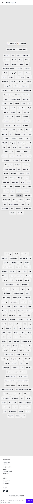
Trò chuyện (6, 398)
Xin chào (10, 415)
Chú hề (13, 108)
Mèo (24, 271)
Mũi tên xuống (10, 284)
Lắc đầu (19, 191)
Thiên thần (27, 359)
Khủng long (15, 182)
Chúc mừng (21, 108)
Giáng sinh (26, 151)
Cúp (13, 121)
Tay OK (18, 354)
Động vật (12, 143)
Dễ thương (17, 134)
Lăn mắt (27, 191)
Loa (5, 204)
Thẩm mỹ (25, 354)
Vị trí (15, 402)
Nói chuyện (12, 315)
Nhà (15, 306)
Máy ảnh (6, 262)
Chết (11, 103)
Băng (20, 60)
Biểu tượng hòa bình (8, 68)
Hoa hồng (25, 164)
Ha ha (11, 156)
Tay (28, 350)
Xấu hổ (21, 411)
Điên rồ (7, 138)
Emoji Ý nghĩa (22, 49)
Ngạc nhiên (15, 289)
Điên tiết (14, 138)
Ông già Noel (27, 328)
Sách (30, 337)
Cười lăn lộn (17, 125)
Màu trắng (24, 254)
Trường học (15, 398)
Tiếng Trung (15, 367)
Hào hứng (15, 160)
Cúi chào (6, 121)
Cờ (12, 116)
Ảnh (18, 55)
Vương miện (12, 411)
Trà (22, 367)
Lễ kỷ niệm (27, 195)
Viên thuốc (28, 402)
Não (18, 284)
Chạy (6, 99)
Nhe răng (4, 311)
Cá (16, 77)
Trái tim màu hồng (10, 380)
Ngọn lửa (27, 297)
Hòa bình (17, 164)
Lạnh (12, 191)
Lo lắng (21, 199)
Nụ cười (29, 319)
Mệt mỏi (4, 276)
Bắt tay (27, 60)
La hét (29, 186)
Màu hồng (8, 254)
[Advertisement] (16, 23)
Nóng (19, 315)
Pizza (9, 332)
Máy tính (14, 262)
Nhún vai (12, 311)
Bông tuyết (13, 73)
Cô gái (6, 116)
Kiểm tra (4, 186)
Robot (3, 337)
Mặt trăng (4, 271)
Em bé (29, 143)
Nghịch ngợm (7, 293)
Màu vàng (4, 258)
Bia (27, 64)
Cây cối (18, 90)
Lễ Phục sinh (6, 199)
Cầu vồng (4, 90)
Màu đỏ (20, 213)
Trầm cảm (18, 394)
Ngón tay (4, 302)
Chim (23, 103)
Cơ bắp (18, 116)
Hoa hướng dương (10, 169)
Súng (21, 345)
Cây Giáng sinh (27, 90)
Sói (3, 345)
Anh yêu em (25, 55)
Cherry (4, 103)
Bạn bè (14, 60)
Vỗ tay (21, 407)
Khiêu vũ (12, 178)
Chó (29, 103)
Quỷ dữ (16, 332)
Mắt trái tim (26, 267)
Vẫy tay (4, 402)
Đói (27, 138)
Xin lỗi (17, 415)
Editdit (4, 469)
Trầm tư (26, 394)
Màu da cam (27, 208)
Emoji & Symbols (7, 467)
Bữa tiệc (27, 73)
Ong (30, 324)
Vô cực (15, 407)
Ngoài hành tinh (18, 293)
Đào (30, 134)
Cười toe (20, 129)
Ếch (4, 147)
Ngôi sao (23, 302)
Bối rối (5, 73)
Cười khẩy (7, 125)
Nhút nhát (20, 311)
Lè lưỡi (12, 195)
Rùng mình (22, 337)
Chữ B (6, 112)
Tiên (21, 363)
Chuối (29, 108)
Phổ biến (6, 55)
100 (13, 55)
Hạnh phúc (7, 160)
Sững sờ (6, 350)
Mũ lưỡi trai (19, 280)
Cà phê (22, 77)
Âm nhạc (6, 60)
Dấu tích (4, 134)
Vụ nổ (28, 407)
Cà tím (29, 77)
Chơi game (5, 108)
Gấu (20, 147)
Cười (18, 121)
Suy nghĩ (28, 345)
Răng (23, 332)
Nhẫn (29, 306)
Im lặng (21, 173)
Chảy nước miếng (15, 99)
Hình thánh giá (25, 160)
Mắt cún (27, 262)
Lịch (14, 199)
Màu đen (13, 213)
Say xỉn (4, 341)
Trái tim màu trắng (10, 385)
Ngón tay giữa (14, 302)
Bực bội (4, 77)
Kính (11, 186)
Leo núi (19, 195)
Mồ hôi (5, 280)
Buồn (20, 73)
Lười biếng (5, 208)
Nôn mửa (27, 315)
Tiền (26, 363)
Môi (12, 280)
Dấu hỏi (28, 129)
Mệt (30, 271)
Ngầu (28, 289)
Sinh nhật (16, 341)
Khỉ (6, 178)
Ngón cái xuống (17, 297)
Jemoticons (6, 465)
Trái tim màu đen (10, 376)
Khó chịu (20, 178)
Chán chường (8, 95)
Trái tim (9, 372)
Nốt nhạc (21, 319)
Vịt (9, 407)
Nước (10, 324)
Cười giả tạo (26, 121)
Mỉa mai (12, 276)
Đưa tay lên (21, 143)
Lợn (23, 204)
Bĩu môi (19, 68)
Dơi (24, 134)
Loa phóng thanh (13, 204)
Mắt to (18, 267)
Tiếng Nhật (6, 367)
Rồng (9, 337)
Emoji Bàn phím (11, 49)
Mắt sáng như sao (8, 267)
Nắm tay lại (6, 289)
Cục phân (25, 116)
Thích (20, 359)
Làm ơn (6, 191)
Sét (10, 341)
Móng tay (20, 276)
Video (20, 402)
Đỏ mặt (21, 138)
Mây (19, 271)
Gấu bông (27, 147)
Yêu (24, 415)
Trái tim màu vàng (23, 385)
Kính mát (17, 186)
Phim (3, 332)
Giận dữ (5, 156)
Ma (12, 208)
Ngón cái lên (6, 297)
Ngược (9, 306)
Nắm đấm (24, 284)
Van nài (28, 398)
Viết (4, 407)
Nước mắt (18, 324)
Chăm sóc (25, 99)
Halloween (27, 156)
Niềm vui (29, 311)
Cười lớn (25, 125)
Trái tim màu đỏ (22, 376)
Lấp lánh (5, 195)
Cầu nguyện (25, 86)
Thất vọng (5, 359)
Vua (5, 411)
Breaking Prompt (7, 471)
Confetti (26, 112)
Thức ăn (15, 363)
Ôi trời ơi (8, 328)
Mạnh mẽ (18, 208)
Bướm (11, 77)
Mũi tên (27, 280)
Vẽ (9, 402)
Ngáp (22, 289)
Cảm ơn (13, 81)
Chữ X (19, 112)
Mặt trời (12, 271)
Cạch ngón (5, 81)
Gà (9, 147)
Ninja (4, 315)
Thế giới (13, 359)
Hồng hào (26, 169)
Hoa (11, 164)
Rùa (15, 337)
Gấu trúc (6, 151)
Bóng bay (27, 68)
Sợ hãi (15, 345)
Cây (12, 90)
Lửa (28, 204)
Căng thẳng (8, 86)
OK (25, 324)
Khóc (26, 178)
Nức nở (4, 324)
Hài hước (18, 156)
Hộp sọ (6, 173)
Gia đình (18, 151)
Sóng (8, 345)
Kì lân (22, 182)
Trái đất (28, 367)
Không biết (6, 182)
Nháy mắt (22, 306)
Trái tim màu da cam (20, 372)
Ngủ (30, 302)
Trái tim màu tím (23, 380)
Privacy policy (6, 483)
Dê (10, 134)
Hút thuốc (13, 173)
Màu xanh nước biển (25, 258)
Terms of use (6, 481)
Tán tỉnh (13, 350)
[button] (3, 2)
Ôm (15, 328)
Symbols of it (6, 462)
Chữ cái (13, 112)
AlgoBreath (6, 473)
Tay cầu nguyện (9, 354)
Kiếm (28, 182)
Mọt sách (28, 276)
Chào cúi (17, 95)
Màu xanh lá (13, 258)
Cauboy (29, 81)
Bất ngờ (14, 64)
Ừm (22, 398)
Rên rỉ (29, 332)
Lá (24, 186)
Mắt (21, 262)
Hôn (19, 169)
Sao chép (29, 500)
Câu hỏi (16, 86)
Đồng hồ (4, 143)
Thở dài (7, 363)
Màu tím (16, 254)
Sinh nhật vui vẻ (26, 341)
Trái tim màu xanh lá (7, 389)
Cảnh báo (20, 81)
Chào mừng (25, 95)
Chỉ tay (17, 103)
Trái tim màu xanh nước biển (23, 389)
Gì (12, 151)
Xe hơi (27, 411)
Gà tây (14, 147)
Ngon (27, 293)
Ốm (20, 328)
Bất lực (7, 64)
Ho (5, 164)
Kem (28, 173)
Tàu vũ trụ (21, 350)
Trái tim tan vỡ (8, 394)
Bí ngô (21, 64)
